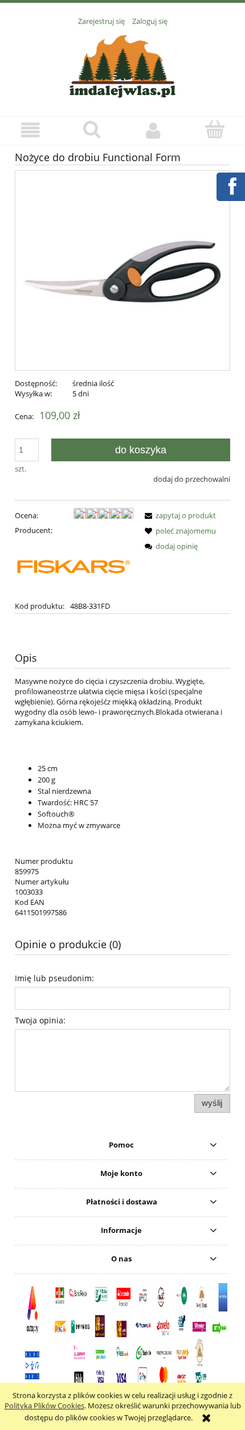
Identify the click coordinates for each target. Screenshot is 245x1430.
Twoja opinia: (40, 1020)
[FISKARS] (74, 567)
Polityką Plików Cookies (44, 1405)
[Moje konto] (153, 130)
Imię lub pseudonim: (54, 978)
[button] (31, 130)
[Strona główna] (122, 65)
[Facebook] (230, 185)
